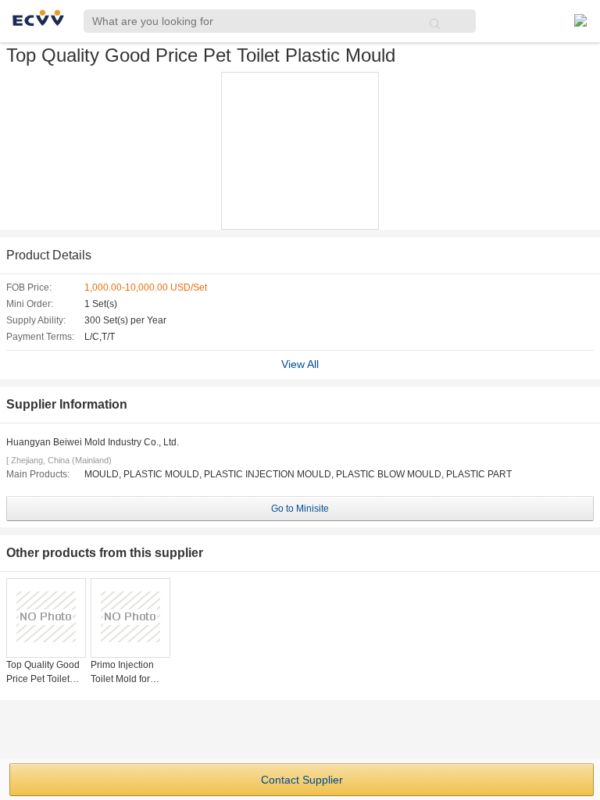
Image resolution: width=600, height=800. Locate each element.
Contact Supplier (302, 779)
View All (300, 364)
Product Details (48, 255)
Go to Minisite (300, 508)
